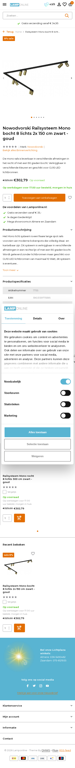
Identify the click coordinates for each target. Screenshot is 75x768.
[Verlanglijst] (65, 4)
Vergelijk (11, 491)
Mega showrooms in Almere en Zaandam (31, 221)
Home (18, 31)
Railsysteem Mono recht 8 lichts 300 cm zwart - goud (18, 479)
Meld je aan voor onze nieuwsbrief (37, 692)
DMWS (46, 750)
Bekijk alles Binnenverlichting (20, 150)
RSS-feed (65, 750)
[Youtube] (47, 686)
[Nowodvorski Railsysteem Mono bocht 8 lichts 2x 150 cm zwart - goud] (19, 567)
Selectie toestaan (37, 444)
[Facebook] (27, 686)
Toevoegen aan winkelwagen (39, 197)
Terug (9, 31)
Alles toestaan (38, 432)
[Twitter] (34, 686)
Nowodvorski (35, 146)
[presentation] (3, 78)
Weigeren (37, 456)
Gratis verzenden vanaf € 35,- (24, 212)
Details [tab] (37, 318)
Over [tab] (61, 318)
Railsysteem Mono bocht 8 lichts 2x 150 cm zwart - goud (19, 588)
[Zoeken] (67, 15)
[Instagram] (40, 686)
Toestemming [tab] (13, 318)
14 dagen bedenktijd (19, 217)
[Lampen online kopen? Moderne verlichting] (19, 4)
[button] (31, 117)
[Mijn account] (59, 5)
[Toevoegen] (19, 518)
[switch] (65, 393)
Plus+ (55, 750)
